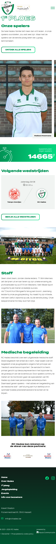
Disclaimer (6, 534)
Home (4, 477)
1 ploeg (5, 486)
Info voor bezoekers (11, 497)
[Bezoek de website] (28, 456)
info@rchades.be (13, 518)
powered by (41, 529)
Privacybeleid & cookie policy (22, 534)
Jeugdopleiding (9, 489)
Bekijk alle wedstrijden (20, 217)
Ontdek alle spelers (18, 50)
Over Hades (7, 481)
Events (5, 493)
